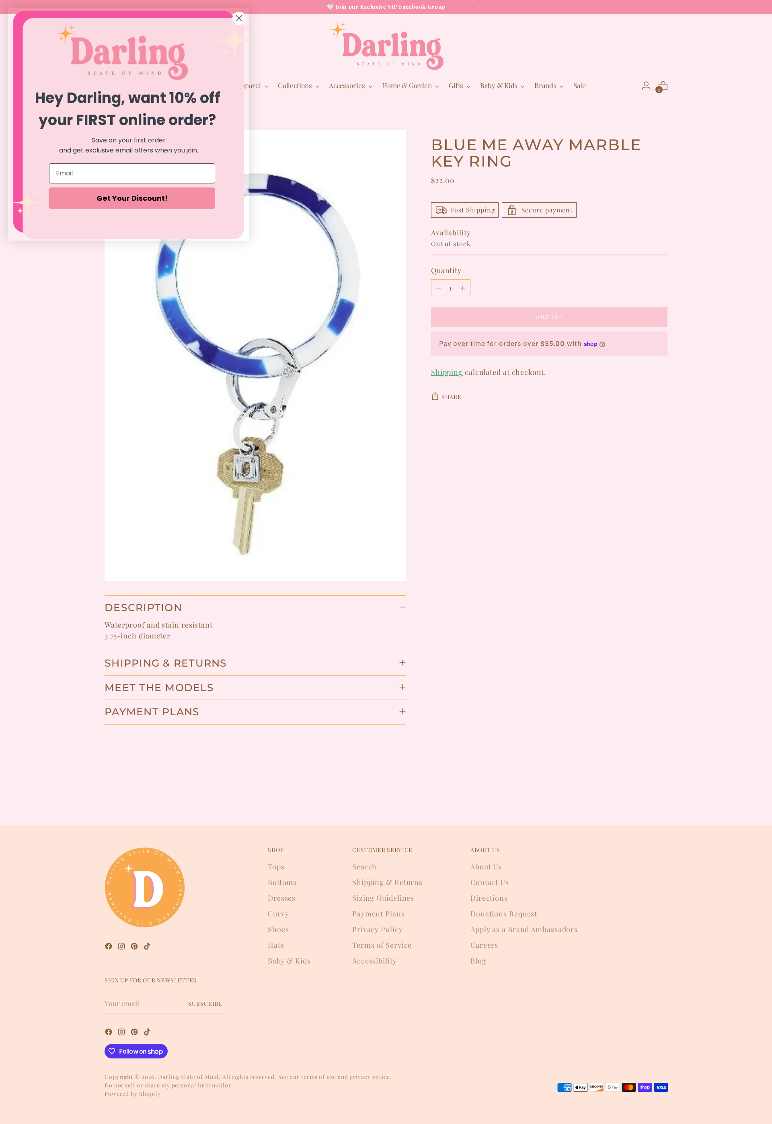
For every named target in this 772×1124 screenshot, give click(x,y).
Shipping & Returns (387, 882)
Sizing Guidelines (383, 898)
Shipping (447, 372)
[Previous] (294, 7)
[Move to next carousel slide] (660, 797)
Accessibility (374, 960)
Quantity (446, 270)
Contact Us (489, 882)
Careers (484, 945)
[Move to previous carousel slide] (642, 797)
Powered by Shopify (133, 1093)
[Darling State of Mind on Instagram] (122, 947)
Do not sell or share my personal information (168, 1085)
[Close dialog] (239, 18)
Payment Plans (378, 913)
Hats (276, 945)
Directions (489, 898)
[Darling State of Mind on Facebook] (109, 947)
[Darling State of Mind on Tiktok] (148, 947)
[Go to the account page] (646, 86)
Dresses (282, 898)
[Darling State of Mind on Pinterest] (135, 947)
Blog (478, 960)
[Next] (478, 7)
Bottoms (282, 882)
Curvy (278, 913)
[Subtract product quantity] (438, 288)
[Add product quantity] (463, 288)
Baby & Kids (289, 960)
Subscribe (205, 1003)
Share (451, 397)
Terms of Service (382, 945)
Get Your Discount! (132, 198)
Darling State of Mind (188, 1077)
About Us (486, 866)
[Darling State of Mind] (386, 45)
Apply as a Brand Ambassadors (524, 929)
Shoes (278, 929)
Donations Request (503, 913)
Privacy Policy (377, 929)
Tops (276, 866)
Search (364, 866)
